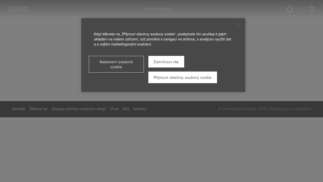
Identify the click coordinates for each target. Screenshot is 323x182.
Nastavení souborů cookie (116, 64)
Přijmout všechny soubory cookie (183, 77)
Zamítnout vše (166, 61)
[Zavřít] (238, 24)
